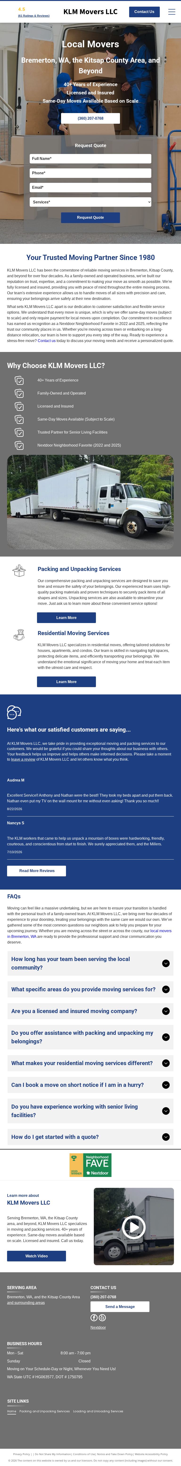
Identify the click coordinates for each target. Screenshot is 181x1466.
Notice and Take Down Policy (115, 1454)
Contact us (47, 341)
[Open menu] (171, 11)
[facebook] (94, 1318)
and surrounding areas (26, 1303)
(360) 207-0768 (103, 1297)
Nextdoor (98, 1328)
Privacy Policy (21, 1454)
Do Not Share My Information (53, 1454)
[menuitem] (13, 1411)
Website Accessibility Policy (151, 1454)
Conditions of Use (84, 1454)
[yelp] (102, 1318)
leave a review (23, 759)
